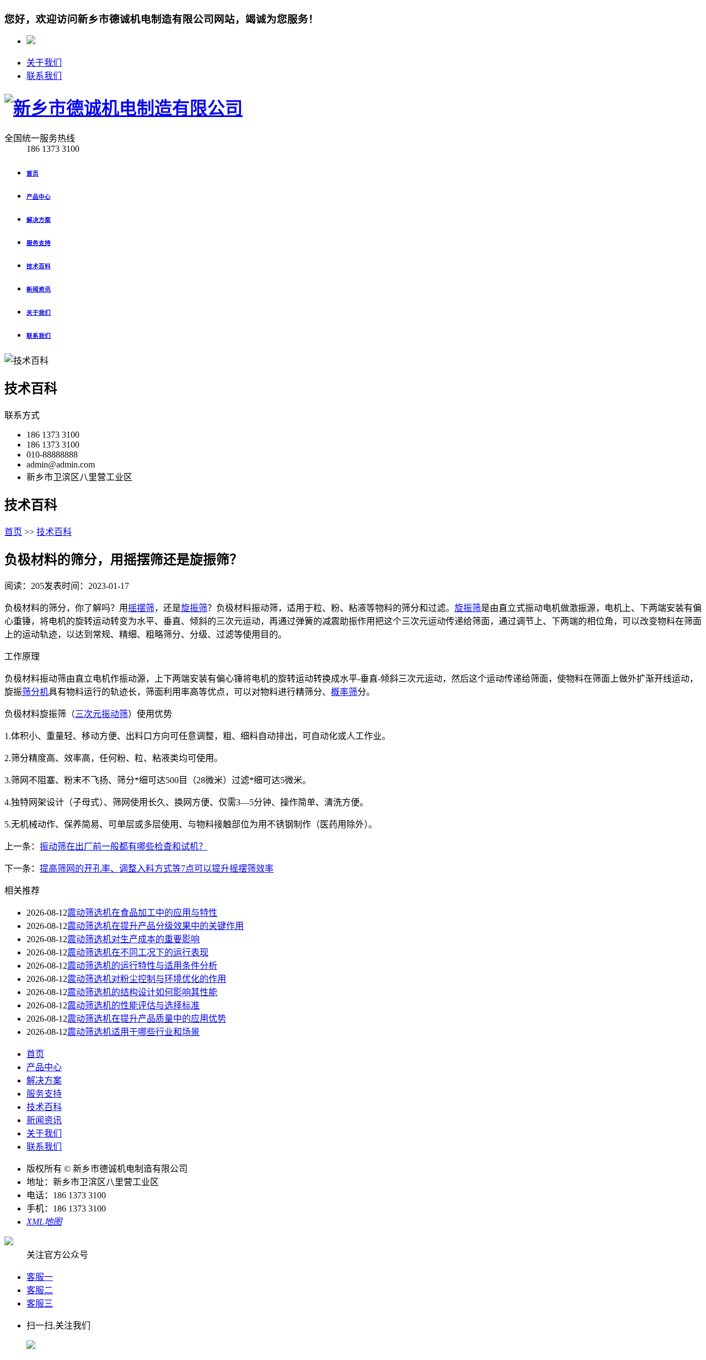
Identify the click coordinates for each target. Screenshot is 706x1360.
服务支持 (44, 1093)
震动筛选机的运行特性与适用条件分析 (142, 965)
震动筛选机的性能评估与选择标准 (133, 1005)
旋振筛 (194, 608)
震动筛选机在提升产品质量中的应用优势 (146, 1018)
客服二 (39, 1290)
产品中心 (44, 1067)
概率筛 (344, 692)
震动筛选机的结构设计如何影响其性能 (142, 992)
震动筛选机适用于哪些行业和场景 (133, 1032)
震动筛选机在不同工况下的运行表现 (137, 952)
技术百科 (54, 531)
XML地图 (44, 1221)
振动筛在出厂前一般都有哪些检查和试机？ (123, 846)
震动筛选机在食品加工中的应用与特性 (142, 912)
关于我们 (44, 62)
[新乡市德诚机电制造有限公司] (123, 108)
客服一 (39, 1277)
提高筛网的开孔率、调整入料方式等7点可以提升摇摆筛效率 (157, 868)
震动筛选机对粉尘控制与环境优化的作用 (146, 979)
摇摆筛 (141, 608)
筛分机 (35, 692)
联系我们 (44, 76)
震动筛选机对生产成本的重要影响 (133, 939)
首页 (13, 531)
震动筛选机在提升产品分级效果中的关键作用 (155, 926)
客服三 (39, 1303)
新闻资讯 (44, 1120)
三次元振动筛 (101, 714)
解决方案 (44, 1080)
